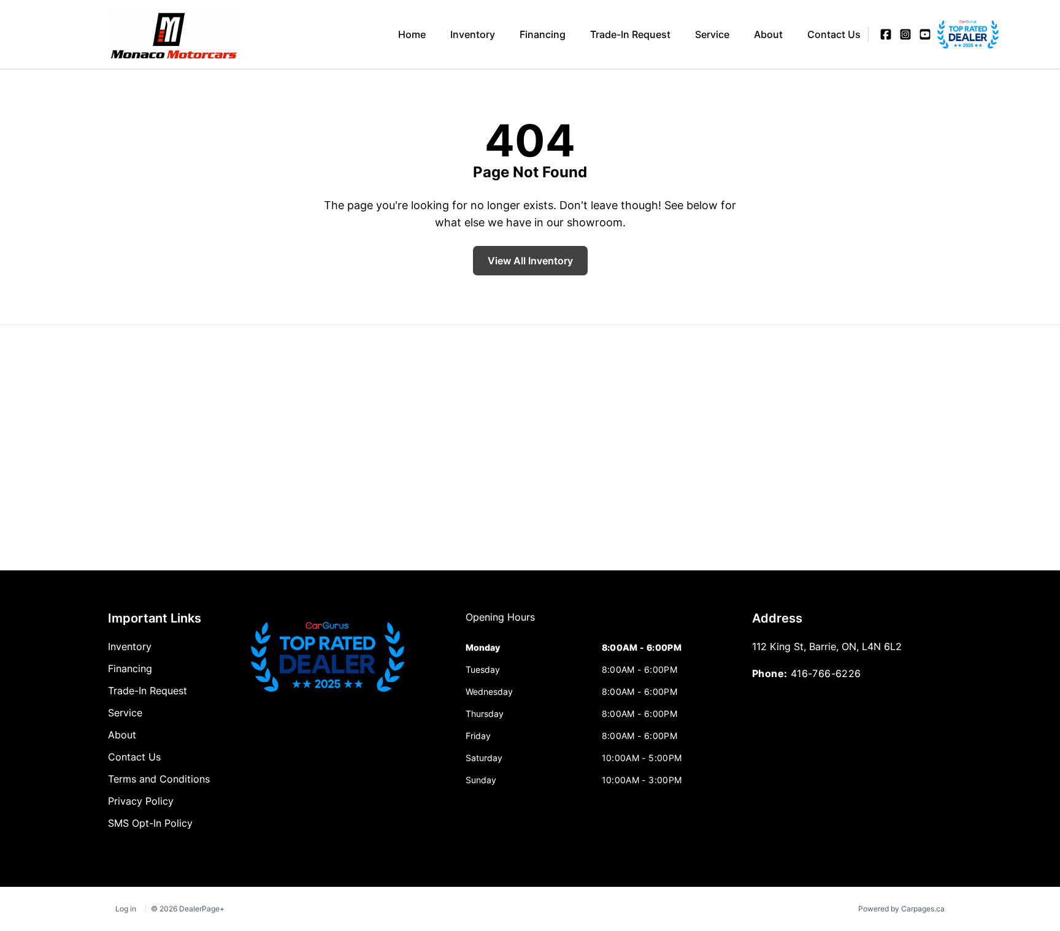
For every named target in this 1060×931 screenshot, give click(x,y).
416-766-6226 (826, 673)
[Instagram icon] (905, 34)
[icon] (944, 34)
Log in (125, 908)
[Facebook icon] (885, 34)
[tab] (500, 623)
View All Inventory (530, 261)
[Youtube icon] (925, 34)
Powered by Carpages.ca (901, 908)
